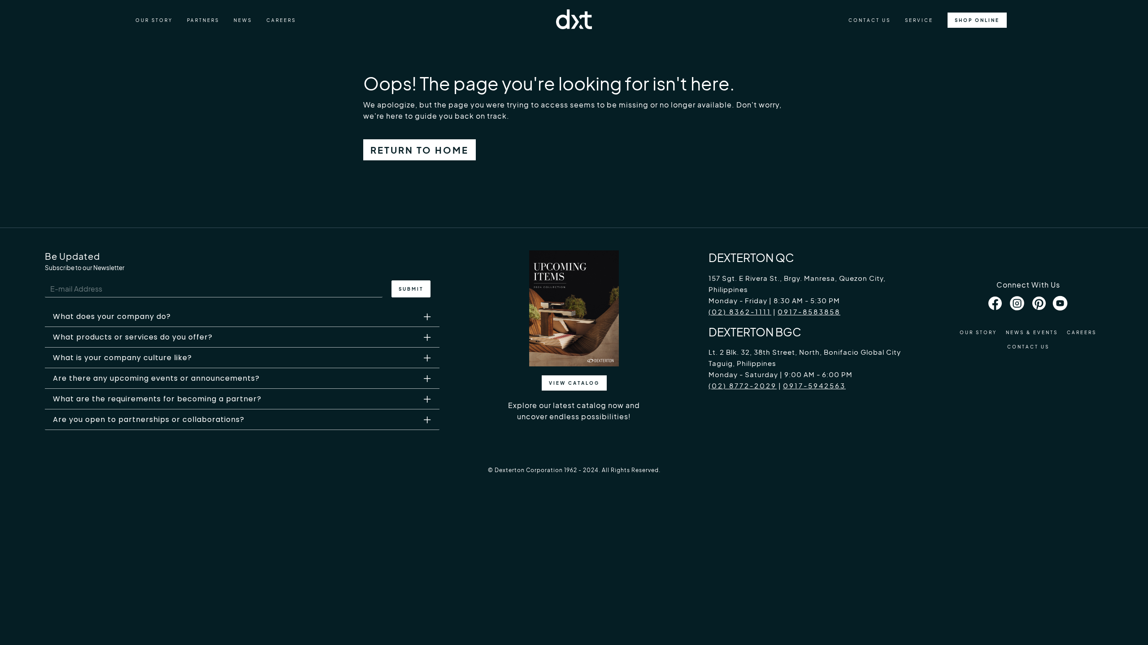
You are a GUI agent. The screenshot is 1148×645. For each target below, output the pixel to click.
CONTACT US (869, 20)
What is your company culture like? (122, 358)
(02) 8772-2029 (743, 385)
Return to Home (419, 149)
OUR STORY (154, 20)
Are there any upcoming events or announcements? (156, 378)
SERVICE (919, 20)
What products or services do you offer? (133, 337)
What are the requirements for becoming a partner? (157, 399)
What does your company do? (112, 316)
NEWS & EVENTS (1032, 332)
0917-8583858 (809, 311)
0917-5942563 (814, 385)
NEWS (243, 20)
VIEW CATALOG (574, 383)
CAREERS (281, 20)
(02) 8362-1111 (740, 311)
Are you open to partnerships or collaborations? (148, 419)
